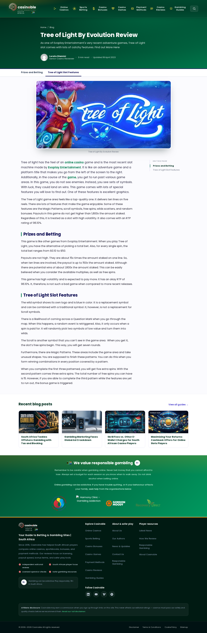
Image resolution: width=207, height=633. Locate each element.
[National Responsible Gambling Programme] (59, 503)
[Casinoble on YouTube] (96, 594)
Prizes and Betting (32, 72)
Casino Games (93, 554)
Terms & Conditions (151, 627)
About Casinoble (148, 554)
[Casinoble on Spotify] (112, 594)
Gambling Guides (94, 577)
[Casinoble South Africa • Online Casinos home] (22, 7)
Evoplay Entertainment (64, 167)
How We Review (147, 538)
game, (72, 177)
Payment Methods (94, 562)
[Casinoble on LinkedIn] (88, 594)
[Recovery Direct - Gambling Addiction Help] (148, 503)
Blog (52, 27)
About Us (117, 530)
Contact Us (118, 554)
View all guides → (178, 404)
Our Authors (118, 538)
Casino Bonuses (93, 546)
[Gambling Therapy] (118, 503)
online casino (74, 162)
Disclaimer (134, 627)
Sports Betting (92, 538)
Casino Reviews (93, 570)
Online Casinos (93, 530)
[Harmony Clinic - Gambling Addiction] (88, 503)
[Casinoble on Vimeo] (104, 594)
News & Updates (121, 546)
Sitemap (184, 627)
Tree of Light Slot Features (63, 72)
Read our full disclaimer (73, 611)
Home (43, 27)
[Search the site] (194, 9)
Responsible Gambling (118, 562)
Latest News (145, 530)
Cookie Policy (171, 627)
